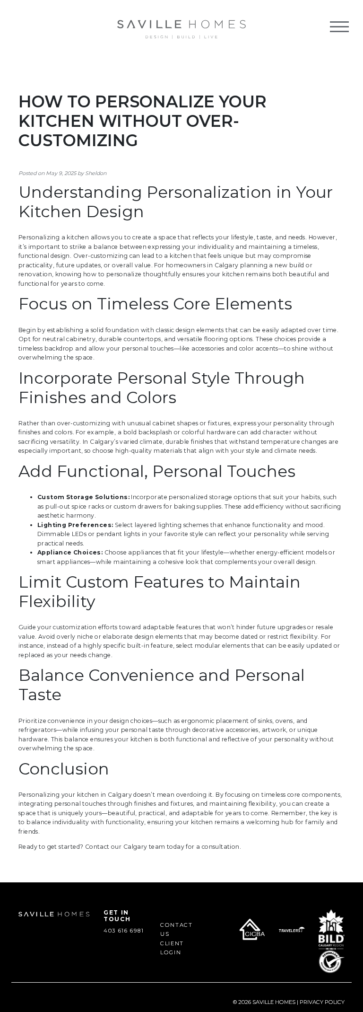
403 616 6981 (124, 930)
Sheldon (95, 173)
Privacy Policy (322, 1002)
